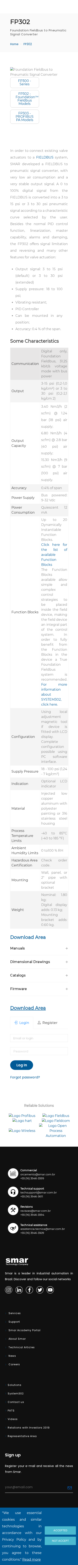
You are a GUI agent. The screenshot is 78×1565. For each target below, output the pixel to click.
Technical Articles (21, 1347)
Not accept (60, 1541)
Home (14, 44)
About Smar (17, 1339)
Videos (13, 1419)
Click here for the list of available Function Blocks (54, 555)
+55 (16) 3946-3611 (31, 1196)
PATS (11, 1410)
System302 (16, 1393)
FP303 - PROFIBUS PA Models (24, 116)
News (12, 1356)
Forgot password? (25, 1077)
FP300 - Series (24, 82)
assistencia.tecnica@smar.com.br (42, 1228)
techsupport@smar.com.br (38, 1192)
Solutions (14, 1385)
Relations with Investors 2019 (29, 1427)
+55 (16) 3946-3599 (32, 1178)
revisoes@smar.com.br (35, 1210)
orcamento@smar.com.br (37, 1174)
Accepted (60, 1530)
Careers (14, 1364)
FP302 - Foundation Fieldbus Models (27, 99)
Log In (21, 1065)
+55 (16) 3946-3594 (32, 1214)
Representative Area (22, 1436)
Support (14, 1321)
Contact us (16, 1402)
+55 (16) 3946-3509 (32, 1232)
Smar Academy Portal (24, 1330)
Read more (31, 1559)
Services (14, 1313)
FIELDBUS (44, 157)
